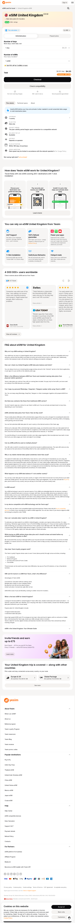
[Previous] (63, 280)
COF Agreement (48, 887)
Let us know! (23, 157)
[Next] (68, 280)
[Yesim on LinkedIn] (11, 874)
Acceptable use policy (60, 887)
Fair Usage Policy (60, 151)
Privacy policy (8, 887)
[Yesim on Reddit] (21, 874)
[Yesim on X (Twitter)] (14, 874)
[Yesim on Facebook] (5, 874)
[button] (37, 117)
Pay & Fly (66, 479)
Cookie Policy (8, 918)
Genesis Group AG (9, 895)
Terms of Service (38, 887)
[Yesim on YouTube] (17, 874)
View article (36, 303)
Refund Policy (32, 243)
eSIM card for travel (8, 8)
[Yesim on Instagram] (8, 874)
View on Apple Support (29, 890)
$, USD (66, 30)
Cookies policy (17, 887)
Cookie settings (27, 887)
